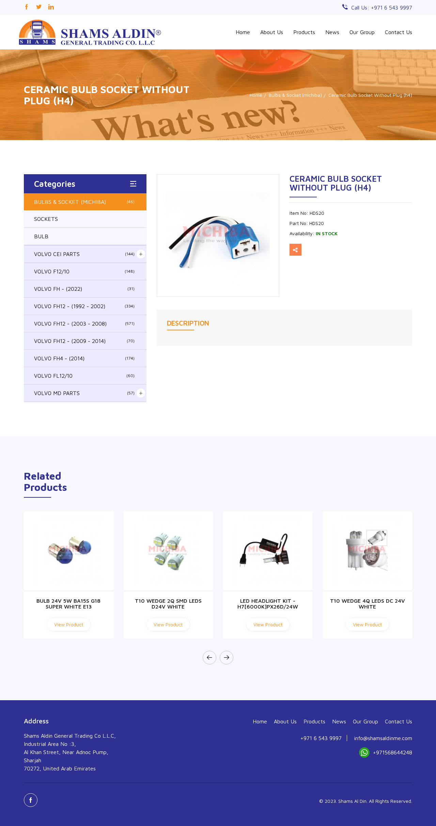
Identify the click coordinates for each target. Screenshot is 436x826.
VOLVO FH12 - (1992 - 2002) (84, 306)
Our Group (362, 32)
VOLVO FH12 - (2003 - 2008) (84, 323)
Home (243, 32)
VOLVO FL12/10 (84, 376)
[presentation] (209, 657)
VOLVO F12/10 (84, 271)
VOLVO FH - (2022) (84, 289)
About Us (271, 32)
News (332, 32)
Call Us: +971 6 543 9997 (381, 7)
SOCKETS (46, 219)
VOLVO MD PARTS (84, 393)
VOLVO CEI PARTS (84, 254)
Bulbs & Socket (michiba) (295, 95)
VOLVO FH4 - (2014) (84, 358)
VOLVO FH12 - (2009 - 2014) (84, 341)
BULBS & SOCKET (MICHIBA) (84, 202)
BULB (41, 236)
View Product (68, 624)
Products (304, 32)
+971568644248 (392, 752)
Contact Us (398, 32)
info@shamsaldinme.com (383, 738)
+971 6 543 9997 (321, 738)
